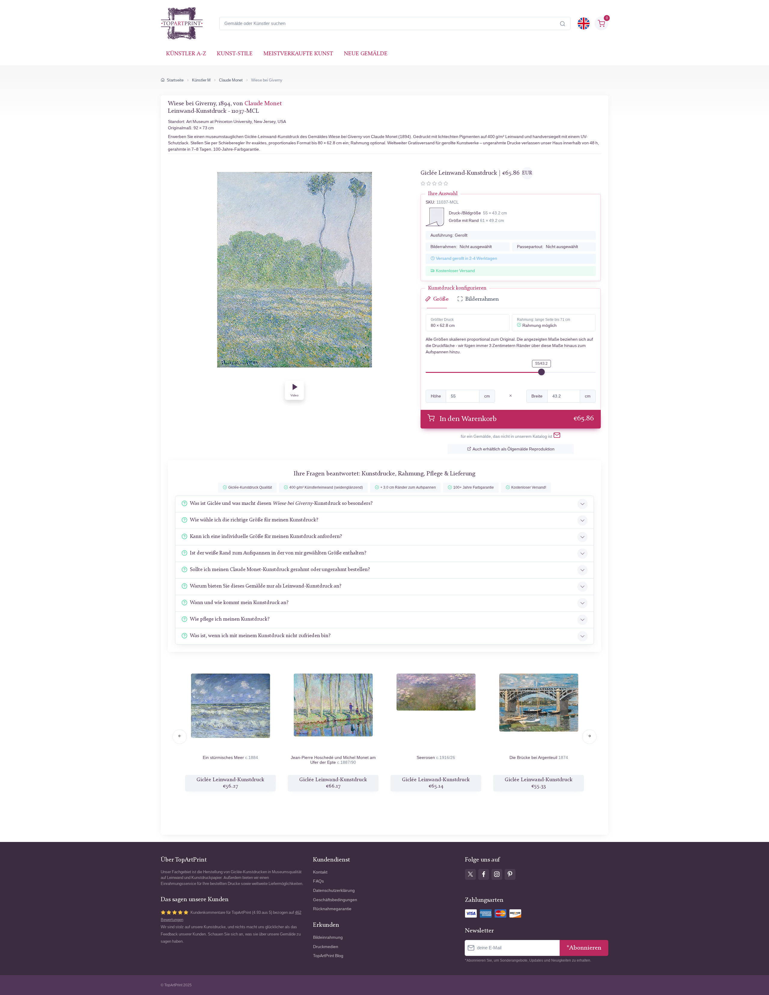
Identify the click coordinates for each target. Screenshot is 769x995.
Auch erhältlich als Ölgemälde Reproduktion (514, 449)
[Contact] (557, 436)
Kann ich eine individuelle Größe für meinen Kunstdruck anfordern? (266, 536)
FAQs (318, 881)
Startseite (175, 80)
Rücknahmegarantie (332, 908)
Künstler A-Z (186, 54)
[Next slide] (589, 736)
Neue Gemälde (366, 54)
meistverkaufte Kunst (298, 54)
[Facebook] (483, 874)
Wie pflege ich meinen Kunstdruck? (229, 619)
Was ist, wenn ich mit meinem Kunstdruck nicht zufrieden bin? (260, 635)
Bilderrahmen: (461, 246)
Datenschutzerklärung (334, 890)
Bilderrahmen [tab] (482, 299)
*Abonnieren (584, 948)
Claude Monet (231, 80)
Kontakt (320, 872)
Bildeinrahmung (328, 937)
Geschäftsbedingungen (335, 899)
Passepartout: (547, 246)
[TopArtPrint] (182, 23)
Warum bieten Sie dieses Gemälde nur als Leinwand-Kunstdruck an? (265, 586)
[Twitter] (470, 874)
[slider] (541, 372)
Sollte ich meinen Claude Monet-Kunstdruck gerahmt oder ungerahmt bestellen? (280, 569)
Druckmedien (325, 946)
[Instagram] (496, 874)
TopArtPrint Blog (328, 955)
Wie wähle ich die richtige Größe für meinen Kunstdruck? (254, 520)
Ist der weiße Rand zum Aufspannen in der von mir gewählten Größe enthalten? (278, 553)
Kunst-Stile (235, 54)
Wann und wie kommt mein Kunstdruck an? (239, 602)
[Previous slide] (179, 736)
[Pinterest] (510, 874)
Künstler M (201, 80)
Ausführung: (448, 235)
